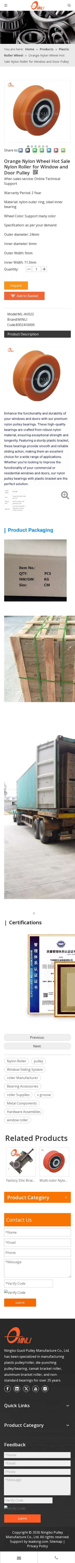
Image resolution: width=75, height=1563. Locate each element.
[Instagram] (45, 1388)
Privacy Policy (37, 1546)
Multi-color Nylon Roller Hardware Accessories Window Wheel (54, 1180)
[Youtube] (35, 1388)
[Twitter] (26, 1388)
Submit (20, 1303)
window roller (17, 1120)
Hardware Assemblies (24, 1111)
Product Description (23, 334)
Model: (12, 314)
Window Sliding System (25, 1069)
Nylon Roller (16, 1061)
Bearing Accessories (22, 1086)
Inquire (16, 285)
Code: (11, 325)
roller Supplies (18, 1094)
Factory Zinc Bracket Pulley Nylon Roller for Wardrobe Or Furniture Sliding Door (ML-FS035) (20, 1180)
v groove (44, 1094)
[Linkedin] (17, 1388)
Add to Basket (27, 296)
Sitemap (56, 1541)
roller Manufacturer (22, 1078)
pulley (38, 1061)
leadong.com (38, 1541)
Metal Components (22, 1103)
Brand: (12, 319)
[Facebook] (7, 1388)
